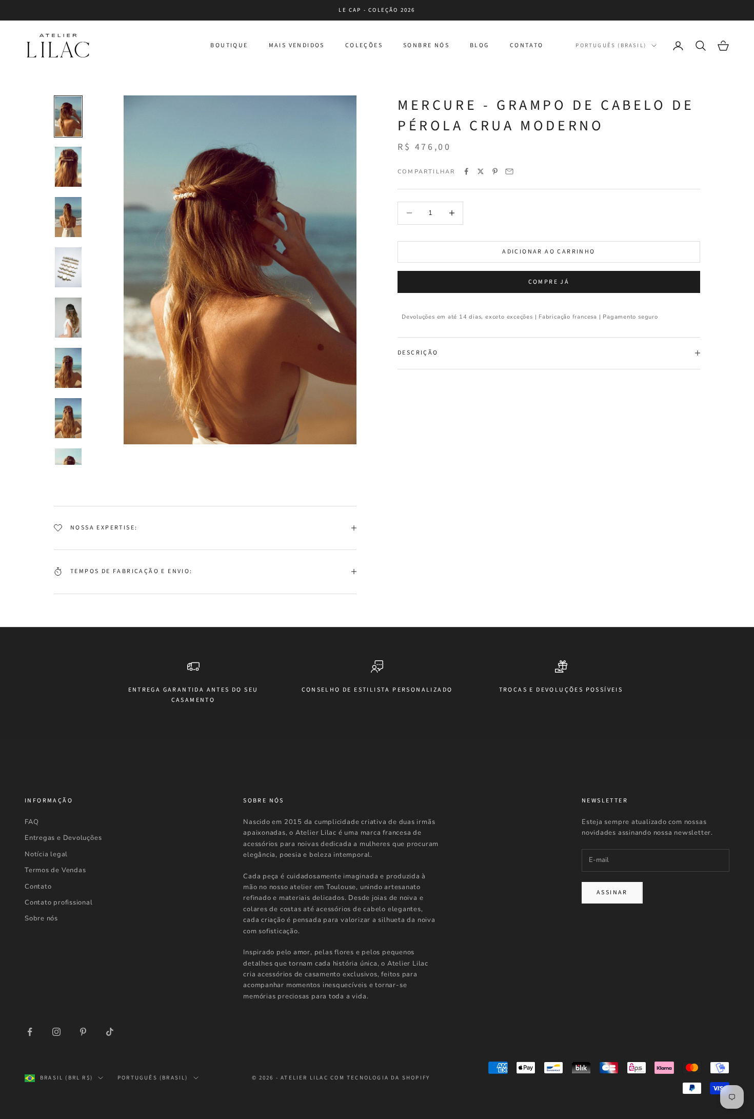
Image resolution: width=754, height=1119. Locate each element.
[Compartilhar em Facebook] (466, 171)
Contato (527, 45)
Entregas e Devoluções (63, 837)
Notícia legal (46, 854)
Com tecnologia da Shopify (380, 1078)
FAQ (31, 822)
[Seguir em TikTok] (110, 1032)
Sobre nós (41, 918)
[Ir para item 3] (68, 217)
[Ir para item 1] (68, 116)
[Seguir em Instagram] (56, 1032)
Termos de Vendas (55, 870)
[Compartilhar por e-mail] (509, 171)
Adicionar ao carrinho (548, 251)
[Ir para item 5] (68, 318)
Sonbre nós (426, 45)
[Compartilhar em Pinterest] (495, 171)
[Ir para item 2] (68, 167)
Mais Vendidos (297, 45)
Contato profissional (59, 902)
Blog (479, 45)
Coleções (364, 45)
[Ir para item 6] (68, 368)
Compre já (549, 281)
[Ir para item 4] (68, 267)
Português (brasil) (611, 45)
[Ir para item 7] (68, 418)
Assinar (612, 892)
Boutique (229, 45)
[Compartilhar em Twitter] (481, 171)
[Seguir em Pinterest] (83, 1032)
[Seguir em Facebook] (30, 1032)
